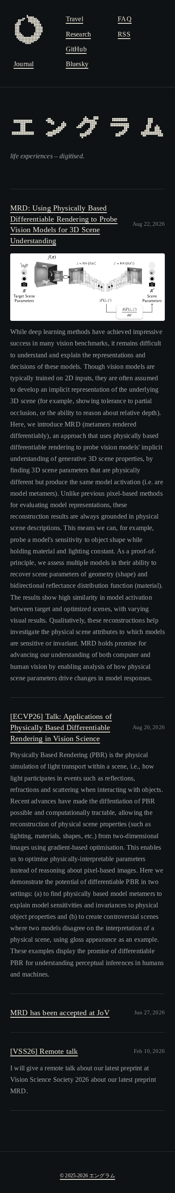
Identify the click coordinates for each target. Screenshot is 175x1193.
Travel (74, 18)
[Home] (35, 29)
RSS (124, 34)
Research (78, 34)
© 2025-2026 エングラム (87, 1176)
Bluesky (77, 63)
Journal (24, 63)
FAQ (125, 18)
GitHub (76, 49)
